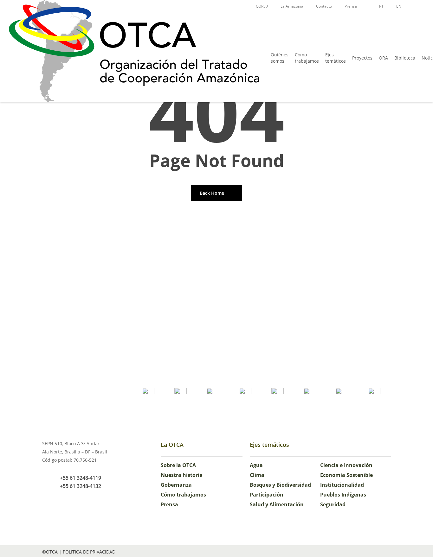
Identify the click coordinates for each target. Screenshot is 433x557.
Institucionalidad (342, 484)
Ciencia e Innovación (346, 465)
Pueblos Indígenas (343, 494)
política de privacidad (89, 552)
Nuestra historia (182, 475)
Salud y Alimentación (277, 504)
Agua (256, 465)
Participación (266, 494)
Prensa (169, 504)
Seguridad (333, 504)
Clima (257, 475)
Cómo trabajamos (183, 494)
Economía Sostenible (346, 475)
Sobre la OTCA (178, 465)
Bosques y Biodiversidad (280, 484)
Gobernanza (176, 484)
